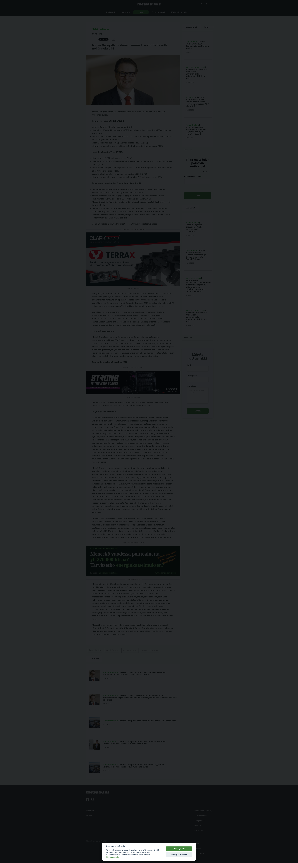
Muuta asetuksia (112, 857)
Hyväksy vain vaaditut (179, 855)
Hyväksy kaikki (179, 849)
